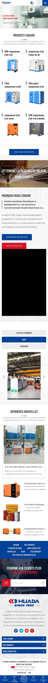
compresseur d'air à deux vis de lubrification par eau (36, 53)
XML (29, 672)
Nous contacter (14, 245)
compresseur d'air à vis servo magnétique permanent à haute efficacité (12, 117)
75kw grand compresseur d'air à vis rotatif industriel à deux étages (36, 85)
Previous (4, 377)
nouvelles (11, 551)
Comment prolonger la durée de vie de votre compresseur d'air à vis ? (35, 504)
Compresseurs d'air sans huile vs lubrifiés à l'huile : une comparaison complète (35, 529)
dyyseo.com (29, 670)
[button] (11, 17)
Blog (23, 551)
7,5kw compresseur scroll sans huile (12, 85)
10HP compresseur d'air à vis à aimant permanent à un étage (36, 117)
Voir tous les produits (24, 152)
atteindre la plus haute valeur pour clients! (24, 173)
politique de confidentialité (24, 554)
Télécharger (35, 551)
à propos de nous (15, 548)
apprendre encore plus (16, 237)
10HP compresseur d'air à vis (12, 53)
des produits (29, 544)
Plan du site (21, 672)
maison (16, 544)
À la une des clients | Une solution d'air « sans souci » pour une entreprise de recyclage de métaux (24, 467)
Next (44, 377)
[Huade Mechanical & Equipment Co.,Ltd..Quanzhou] (6, 3)
